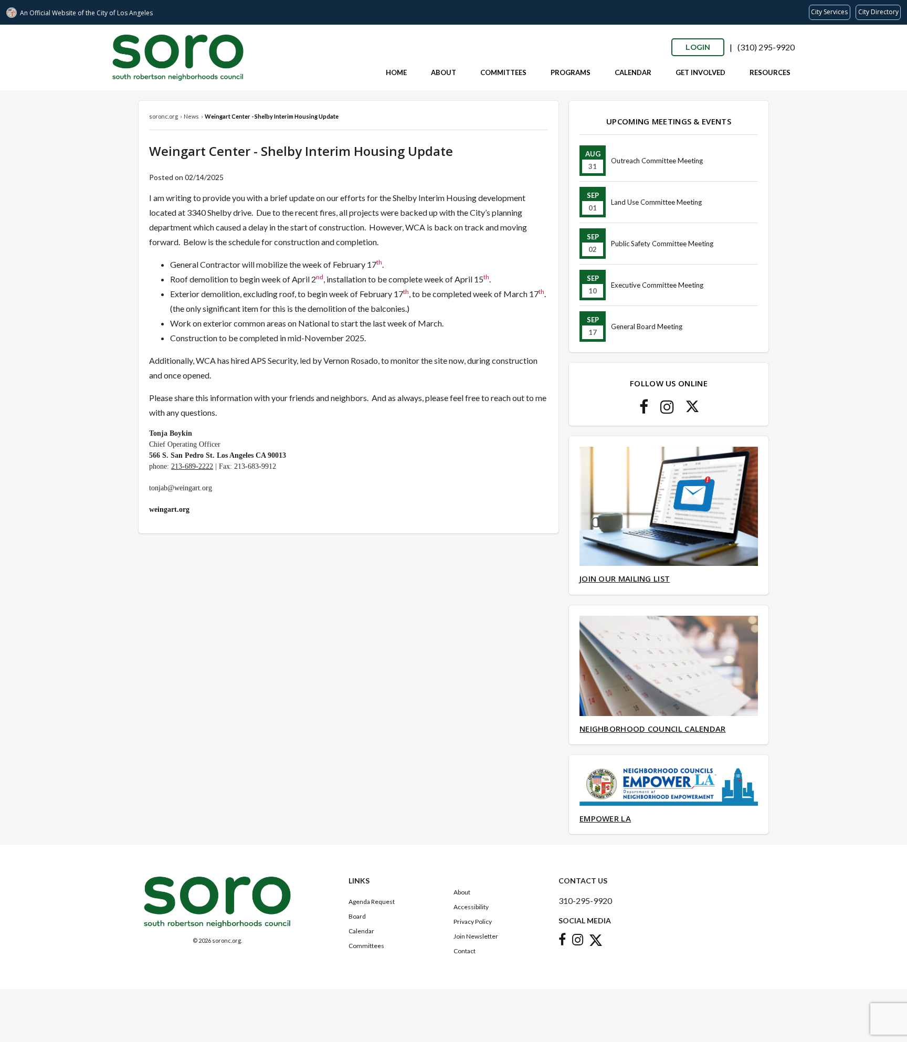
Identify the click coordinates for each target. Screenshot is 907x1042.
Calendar (633, 72)
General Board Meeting (646, 326)
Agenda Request (372, 902)
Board (357, 916)
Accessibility (471, 907)
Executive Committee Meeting (657, 285)
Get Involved (700, 72)
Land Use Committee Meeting (656, 202)
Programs (570, 72)
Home (396, 72)
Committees (503, 72)
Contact (465, 951)
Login (697, 47)
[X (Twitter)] (692, 409)
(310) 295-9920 (766, 47)
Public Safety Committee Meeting (662, 243)
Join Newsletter (476, 936)
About (443, 72)
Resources (770, 72)
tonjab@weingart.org (180, 488)
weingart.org (169, 509)
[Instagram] (667, 409)
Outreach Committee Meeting (657, 160)
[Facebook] (643, 409)
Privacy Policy (473, 921)
